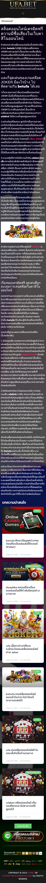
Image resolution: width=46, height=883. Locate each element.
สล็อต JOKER (36, 138)
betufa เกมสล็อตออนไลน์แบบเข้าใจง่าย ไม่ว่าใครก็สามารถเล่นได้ (21, 697)
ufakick (36, 246)
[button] (23, 13)
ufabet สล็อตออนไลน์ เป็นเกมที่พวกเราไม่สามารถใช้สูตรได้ (21, 806)
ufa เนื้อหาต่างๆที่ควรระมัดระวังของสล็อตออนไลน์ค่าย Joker (22, 649)
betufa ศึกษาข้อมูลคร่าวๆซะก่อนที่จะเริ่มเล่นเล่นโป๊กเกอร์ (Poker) (22, 544)
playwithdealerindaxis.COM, (17, 875)
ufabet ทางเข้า (29, 354)
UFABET (31, 872)
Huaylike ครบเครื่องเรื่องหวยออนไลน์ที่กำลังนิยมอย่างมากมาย (23, 590)
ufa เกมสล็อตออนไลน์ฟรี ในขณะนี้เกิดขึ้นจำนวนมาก (22, 751)
